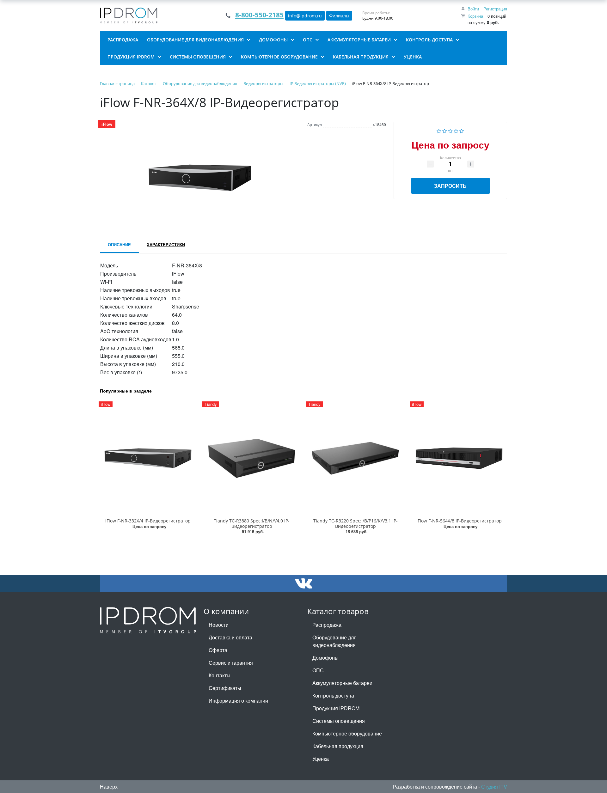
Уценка (320, 758)
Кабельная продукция (337, 746)
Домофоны (325, 657)
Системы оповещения (338, 720)
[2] (444, 130)
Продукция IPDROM (335, 708)
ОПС (318, 670)
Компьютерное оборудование (347, 733)
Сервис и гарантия (231, 662)
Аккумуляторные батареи (342, 682)
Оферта (218, 650)
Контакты (219, 675)
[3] (450, 130)
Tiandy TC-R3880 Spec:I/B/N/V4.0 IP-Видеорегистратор (252, 523)
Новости (219, 624)
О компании (226, 611)
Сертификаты (225, 688)
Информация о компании (238, 700)
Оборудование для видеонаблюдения (334, 641)
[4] (456, 130)
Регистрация (495, 9)
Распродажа (326, 624)
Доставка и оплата (230, 637)
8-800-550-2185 (259, 14)
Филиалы (339, 16)
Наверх (109, 786)
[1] (439, 130)
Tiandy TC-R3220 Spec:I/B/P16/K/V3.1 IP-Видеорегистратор (355, 523)
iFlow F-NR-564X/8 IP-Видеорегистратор (459, 521)
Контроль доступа (333, 695)
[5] (461, 130)
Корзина (475, 16)
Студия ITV (494, 786)
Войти (473, 9)
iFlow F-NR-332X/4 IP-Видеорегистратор (148, 521)
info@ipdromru (305, 16)
